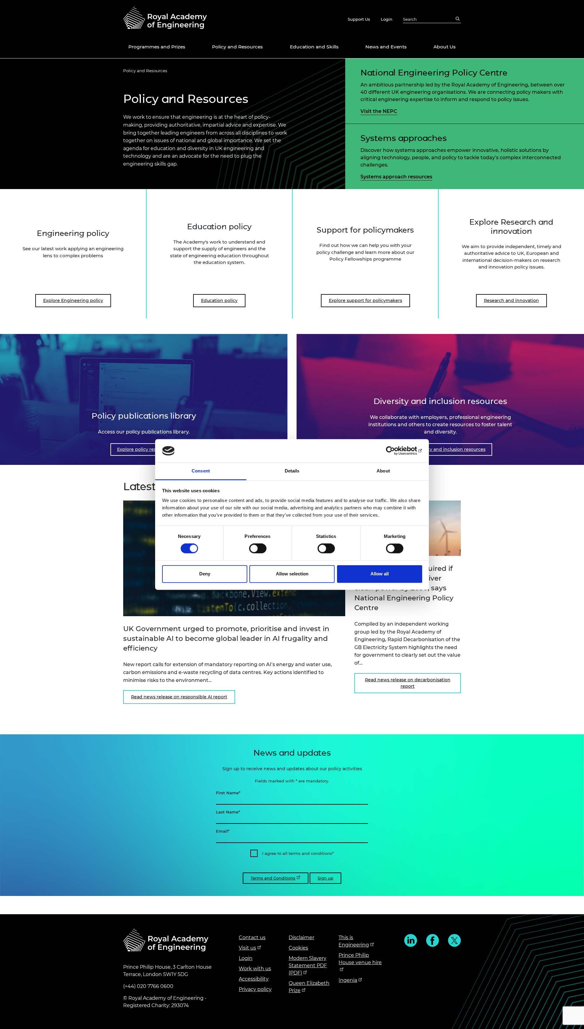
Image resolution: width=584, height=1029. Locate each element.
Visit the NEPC (378, 111)
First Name (227, 792)
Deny (204, 573)
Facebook (432, 940)
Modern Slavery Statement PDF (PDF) (308, 965)
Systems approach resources (396, 177)
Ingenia (348, 980)
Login (386, 19)
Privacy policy (255, 989)
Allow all (379, 573)
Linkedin (410, 940)
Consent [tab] (201, 470)
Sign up (325, 878)
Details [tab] (292, 470)
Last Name (227, 812)
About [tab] (383, 470)
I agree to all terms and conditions (297, 853)
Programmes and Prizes (156, 47)
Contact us (252, 937)
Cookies (298, 948)
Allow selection (292, 573)
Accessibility (254, 979)
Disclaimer (301, 937)
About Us (444, 47)
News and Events (386, 47)
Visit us (247, 948)
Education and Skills (314, 47)
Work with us (255, 968)
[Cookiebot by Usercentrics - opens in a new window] (395, 450)
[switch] (257, 548)
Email (222, 831)
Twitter (454, 940)
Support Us (359, 19)
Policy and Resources (237, 47)
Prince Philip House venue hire (360, 958)
